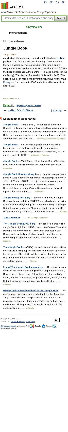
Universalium (34, 27)
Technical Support (18, 321)
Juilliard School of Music (20, 110)
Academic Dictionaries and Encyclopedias (28, 12)
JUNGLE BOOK (11, 217)
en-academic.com (13, 5)
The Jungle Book (13, 247)
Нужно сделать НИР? (29, 105)
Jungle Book (10, 124)
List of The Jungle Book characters (23, 267)
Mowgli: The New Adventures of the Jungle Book (30, 290)
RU (45, 2)
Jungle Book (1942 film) (16, 197)
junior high (56, 110)
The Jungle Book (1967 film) (19, 223)
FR (63, 2)
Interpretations (18, 32)
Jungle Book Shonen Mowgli (19, 174)
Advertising (30, 321)
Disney (6, 82)
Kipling (60, 58)
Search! (61, 18)
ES (57, 2)
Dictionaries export (8, 326)
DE (51, 2)
